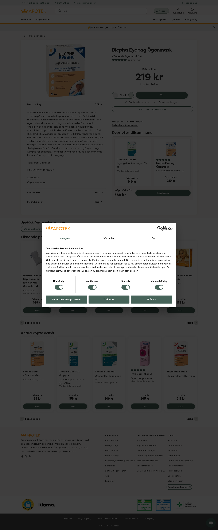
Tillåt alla (151, 299)
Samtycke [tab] (64, 238)
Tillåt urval (109, 299)
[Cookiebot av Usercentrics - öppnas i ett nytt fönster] (159, 228)
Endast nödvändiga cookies (66, 299)
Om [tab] (153, 238)
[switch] (92, 287)
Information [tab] (109, 238)
